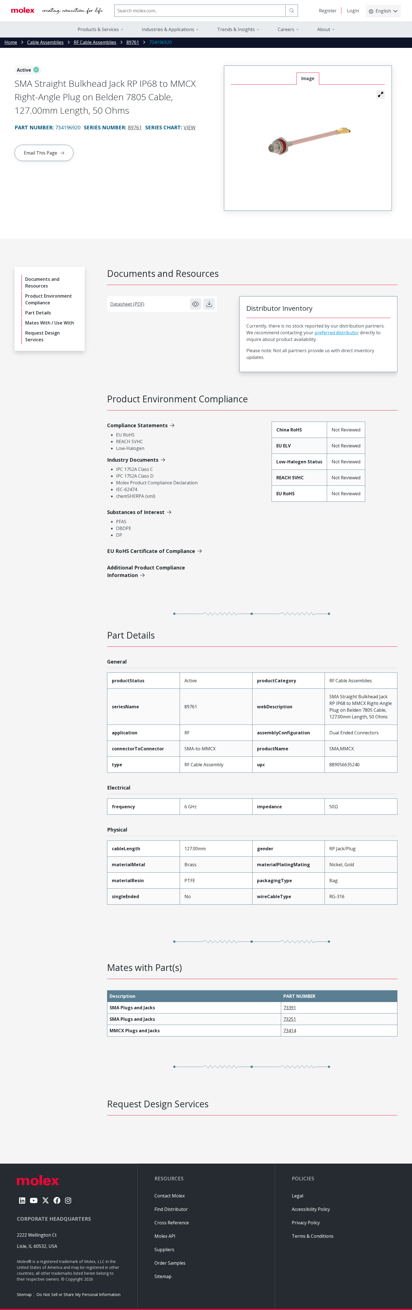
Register (328, 11)
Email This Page (40, 153)
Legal (297, 1196)
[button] (380, 94)
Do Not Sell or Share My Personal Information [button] (78, 1294)
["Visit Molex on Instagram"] (68, 1200)
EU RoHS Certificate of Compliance (151, 551)
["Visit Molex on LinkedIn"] (22, 1200)
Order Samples (170, 1263)
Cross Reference (171, 1223)
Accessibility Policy (311, 1209)
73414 (289, 1031)
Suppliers (164, 1249)
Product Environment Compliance (48, 299)
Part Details (38, 313)
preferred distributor (336, 333)
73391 (289, 1008)
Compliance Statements (137, 425)
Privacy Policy (306, 1223)
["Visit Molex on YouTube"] (33, 1200)
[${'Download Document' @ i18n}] (209, 304)
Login (353, 11)
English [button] (383, 11)
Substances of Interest (136, 512)
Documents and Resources (42, 282)
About (323, 29)
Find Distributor (171, 1209)
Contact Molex (169, 1196)
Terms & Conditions (313, 1236)
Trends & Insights (236, 29)
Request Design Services (42, 336)
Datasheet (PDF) (127, 304)
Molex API (164, 1236)
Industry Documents (132, 459)
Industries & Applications (168, 29)
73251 (289, 1019)
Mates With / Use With (49, 323)
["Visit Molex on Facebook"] (57, 1200)
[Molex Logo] (57, 10)
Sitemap (24, 1294)
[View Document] (195, 304)
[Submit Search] (292, 10)
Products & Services (98, 29)
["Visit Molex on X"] (45, 1200)
